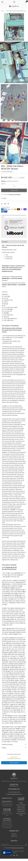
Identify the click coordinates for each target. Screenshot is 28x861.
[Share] (2, 204)
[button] (3, 185)
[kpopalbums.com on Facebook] (11, 855)
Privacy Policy (21, 807)
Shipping (3, 181)
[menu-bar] (2, 2)
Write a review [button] (14, 762)
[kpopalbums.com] (14, 6)
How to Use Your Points (21, 814)
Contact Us (14, 836)
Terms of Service (21, 805)
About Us (14, 834)
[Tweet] (5, 204)
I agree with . (12, 194)
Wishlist (4, 198)
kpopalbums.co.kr (14, 786)
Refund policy (21, 811)
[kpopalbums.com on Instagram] (17, 855)
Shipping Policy (21, 809)
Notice (21, 803)
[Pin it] (8, 204)
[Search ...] (14, 2)
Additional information (7, 744)
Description (5, 241)
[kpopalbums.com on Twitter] (14, 855)
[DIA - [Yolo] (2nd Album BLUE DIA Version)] (14, 27)
